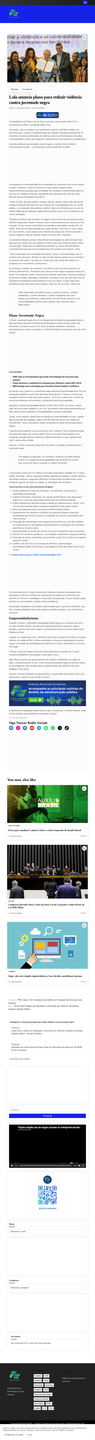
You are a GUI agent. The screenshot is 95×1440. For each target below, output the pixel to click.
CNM (46, 1376)
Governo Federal (41, 1399)
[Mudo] (79, 1165)
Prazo (49, 1403)
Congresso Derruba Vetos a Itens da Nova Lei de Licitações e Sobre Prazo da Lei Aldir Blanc (46, 906)
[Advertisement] (47, 167)
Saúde (37, 1408)
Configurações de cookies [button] (13, 1435)
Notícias (14, 89)
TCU (51, 1408)
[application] (47, 1146)
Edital (46, 1380)
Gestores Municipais (43, 1394)
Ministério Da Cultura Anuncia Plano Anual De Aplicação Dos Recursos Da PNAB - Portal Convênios (47, 1048)
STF (44, 1408)
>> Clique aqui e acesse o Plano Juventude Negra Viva (35, 555)
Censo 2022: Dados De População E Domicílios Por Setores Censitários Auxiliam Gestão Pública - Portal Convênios (47, 1032)
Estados (38, 1390)
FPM (46, 1390)
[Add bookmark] (84, 37)
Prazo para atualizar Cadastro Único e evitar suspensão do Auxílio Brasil (44, 830)
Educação (39, 1385)
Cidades (38, 1376)
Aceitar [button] (29, 1435)
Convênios (27, 89)
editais (80, 623)
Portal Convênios (39, 108)
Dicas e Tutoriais (14, 825)
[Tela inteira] (83, 1165)
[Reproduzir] (12, 1165)
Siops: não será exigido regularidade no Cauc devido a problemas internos (45, 976)
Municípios (39, 1403)
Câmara (38, 1380)
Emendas (49, 1385)
